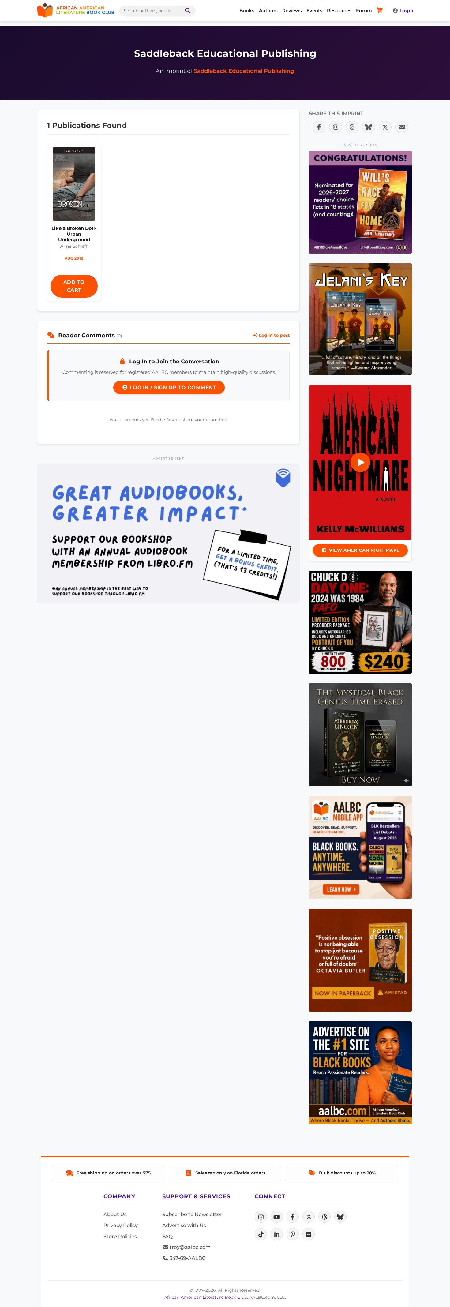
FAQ (167, 1236)
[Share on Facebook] (319, 127)
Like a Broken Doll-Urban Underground (74, 233)
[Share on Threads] (352, 127)
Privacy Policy (120, 1225)
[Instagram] (261, 1217)
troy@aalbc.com (189, 1247)
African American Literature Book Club (205, 1297)
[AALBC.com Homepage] (75, 10)
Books (246, 10)
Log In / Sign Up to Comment (172, 387)
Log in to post (274, 335)
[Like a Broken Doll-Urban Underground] (74, 185)
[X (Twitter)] (308, 1217)
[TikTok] (261, 1234)
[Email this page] (401, 127)
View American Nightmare (364, 550)
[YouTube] (277, 1217)
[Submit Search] (186, 11)
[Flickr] (308, 1234)
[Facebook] (293, 1217)
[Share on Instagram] (335, 127)
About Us (115, 1214)
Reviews (292, 10)
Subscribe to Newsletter (192, 1214)
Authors (268, 10)
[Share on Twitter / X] (385, 127)
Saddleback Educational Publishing (244, 71)
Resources (339, 10)
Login (406, 10)
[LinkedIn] (277, 1234)
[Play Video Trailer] (360, 462)
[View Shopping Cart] (381, 10)
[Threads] (324, 1217)
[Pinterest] (293, 1234)
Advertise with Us (184, 1225)
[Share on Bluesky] (368, 127)
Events (314, 10)
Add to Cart (74, 286)
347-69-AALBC (186, 1258)
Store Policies (120, 1236)
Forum (364, 10)
